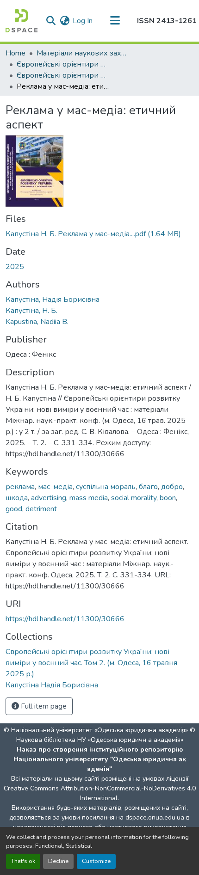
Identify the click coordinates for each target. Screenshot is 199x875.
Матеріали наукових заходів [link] (83, 53)
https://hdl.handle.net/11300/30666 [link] (65, 619)
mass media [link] (88, 498)
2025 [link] (15, 267)
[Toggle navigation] (115, 21)
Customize (96, 861)
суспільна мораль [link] (106, 487)
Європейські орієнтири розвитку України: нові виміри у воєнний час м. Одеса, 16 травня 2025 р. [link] (63, 64)
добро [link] (172, 487)
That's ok (23, 861)
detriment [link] (41, 509)
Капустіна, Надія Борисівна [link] (53, 299)
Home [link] (15, 53)
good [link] (14, 509)
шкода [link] (17, 498)
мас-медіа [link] (55, 487)
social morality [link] (133, 498)
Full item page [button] (43, 706)
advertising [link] (48, 498)
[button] (21, 20)
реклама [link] (20, 487)
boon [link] (168, 498)
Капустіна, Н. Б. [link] (31, 311)
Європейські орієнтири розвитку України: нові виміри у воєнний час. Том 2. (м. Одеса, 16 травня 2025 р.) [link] (63, 75)
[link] (99, 233)
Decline (58, 861)
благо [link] (148, 487)
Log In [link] (83, 21)
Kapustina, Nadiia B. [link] (37, 322)
